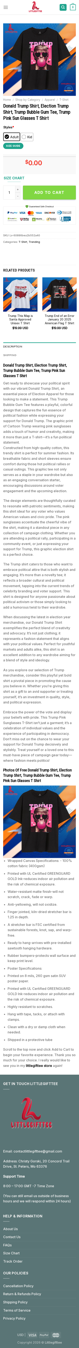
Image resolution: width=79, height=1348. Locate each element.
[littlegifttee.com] (35, 7)
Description (12, 346)
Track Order (13, 1261)
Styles (8, 127)
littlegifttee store (39, 1066)
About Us (10, 1229)
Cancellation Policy (18, 1286)
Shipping (9, 355)
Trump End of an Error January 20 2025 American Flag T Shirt (59, 319)
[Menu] (5, 7)
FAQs (7, 1245)
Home (7, 99)
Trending (34, 241)
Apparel (50, 99)
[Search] (63, 7)
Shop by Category (27, 99)
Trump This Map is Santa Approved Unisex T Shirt (20, 319)
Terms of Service (17, 1310)
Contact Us (11, 1237)
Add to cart (49, 192)
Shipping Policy (15, 1302)
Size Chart (11, 1253)
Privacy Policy (14, 1318)
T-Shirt (63, 99)
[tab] (39, 346)
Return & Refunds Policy (22, 1294)
